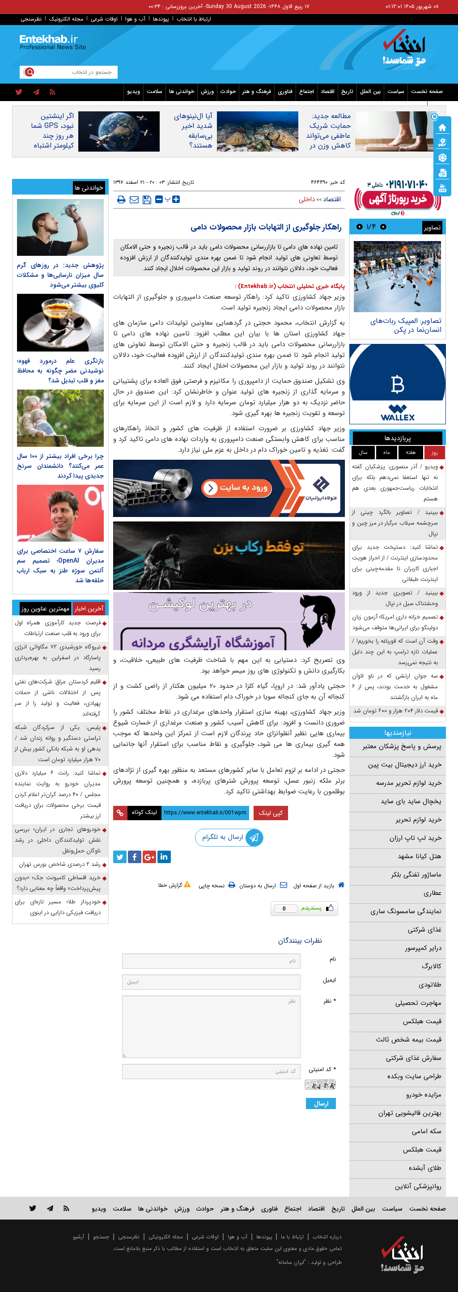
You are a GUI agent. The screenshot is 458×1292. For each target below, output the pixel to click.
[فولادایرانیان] (229, 488)
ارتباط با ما (292, 1237)
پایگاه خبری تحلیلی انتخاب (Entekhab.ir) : (290, 286)
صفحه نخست (427, 91)
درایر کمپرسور (423, 948)
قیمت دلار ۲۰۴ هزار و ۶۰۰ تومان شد (395, 711)
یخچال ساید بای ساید (411, 801)
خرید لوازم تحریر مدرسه (408, 783)
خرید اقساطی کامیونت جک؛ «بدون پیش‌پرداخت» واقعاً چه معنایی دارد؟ (58, 883)
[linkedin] (164, 857)
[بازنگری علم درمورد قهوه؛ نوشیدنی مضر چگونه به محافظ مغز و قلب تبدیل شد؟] (60, 323)
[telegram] (36, 93)
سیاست (395, 91)
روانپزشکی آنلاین (418, 1186)
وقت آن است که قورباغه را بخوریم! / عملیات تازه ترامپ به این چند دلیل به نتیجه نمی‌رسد (395, 651)
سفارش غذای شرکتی (413, 1058)
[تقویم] (442, 172)
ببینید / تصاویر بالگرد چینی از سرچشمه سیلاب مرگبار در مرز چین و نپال (395, 523)
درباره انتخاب (327, 1237)
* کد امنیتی (322, 1069)
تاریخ (347, 91)
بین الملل (370, 91)
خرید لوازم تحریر (418, 819)
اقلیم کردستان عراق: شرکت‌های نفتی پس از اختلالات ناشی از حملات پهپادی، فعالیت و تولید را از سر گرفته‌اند (58, 698)
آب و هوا (135, 19)
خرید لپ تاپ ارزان (415, 838)
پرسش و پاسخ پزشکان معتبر (402, 746)
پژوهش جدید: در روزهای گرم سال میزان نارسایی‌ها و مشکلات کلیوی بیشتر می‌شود (60, 275)
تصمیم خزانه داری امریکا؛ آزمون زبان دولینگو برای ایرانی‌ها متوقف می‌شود (395, 622)
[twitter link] (33, 1208)
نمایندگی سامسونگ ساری (405, 911)
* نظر (329, 1001)
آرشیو (78, 1237)
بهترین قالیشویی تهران (409, 1113)
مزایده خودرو (423, 1094)
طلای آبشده (425, 1168)
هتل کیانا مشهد (419, 856)
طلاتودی (430, 984)
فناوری (285, 91)
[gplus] (149, 857)
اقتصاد (328, 91)
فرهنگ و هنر (256, 91)
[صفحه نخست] (442, 126)
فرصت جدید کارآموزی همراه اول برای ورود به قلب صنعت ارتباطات (58, 628)
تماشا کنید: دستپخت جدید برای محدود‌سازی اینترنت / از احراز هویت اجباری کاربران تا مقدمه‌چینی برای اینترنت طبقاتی (395, 563)
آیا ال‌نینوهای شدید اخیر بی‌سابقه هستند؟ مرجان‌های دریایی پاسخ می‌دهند (193, 145)
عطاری (432, 893)
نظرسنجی (31, 19)
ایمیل (329, 980)
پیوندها (161, 19)
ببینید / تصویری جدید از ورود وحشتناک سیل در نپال (395, 598)
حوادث (228, 91)
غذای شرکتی (424, 929)
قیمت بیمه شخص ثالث (408, 1039)
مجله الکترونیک (66, 19)
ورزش (207, 91)
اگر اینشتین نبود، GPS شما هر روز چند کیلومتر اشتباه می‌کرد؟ (52, 136)
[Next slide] (359, 226)
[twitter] (19, 93)
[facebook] (134, 857)
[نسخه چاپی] (121, 199)
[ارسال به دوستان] (134, 199)
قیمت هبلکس (422, 1021)
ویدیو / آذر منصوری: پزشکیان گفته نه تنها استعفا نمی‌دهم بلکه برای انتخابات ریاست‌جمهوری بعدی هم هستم (395, 483)
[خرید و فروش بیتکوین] (397, 384)
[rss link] (66, 1208)
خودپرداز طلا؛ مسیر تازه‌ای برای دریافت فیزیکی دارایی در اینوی (58, 907)
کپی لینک (271, 813)
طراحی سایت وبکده (414, 1076)
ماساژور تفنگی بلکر (416, 874)
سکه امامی (426, 1131)
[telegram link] (50, 1208)
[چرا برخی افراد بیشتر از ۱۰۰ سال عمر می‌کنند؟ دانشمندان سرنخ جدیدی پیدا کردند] (60, 418)
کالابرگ (431, 966)
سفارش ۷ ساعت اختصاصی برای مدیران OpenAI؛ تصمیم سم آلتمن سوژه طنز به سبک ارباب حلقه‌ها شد (60, 565)
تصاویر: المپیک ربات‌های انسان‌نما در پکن (405, 325)
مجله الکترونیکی (165, 1237)
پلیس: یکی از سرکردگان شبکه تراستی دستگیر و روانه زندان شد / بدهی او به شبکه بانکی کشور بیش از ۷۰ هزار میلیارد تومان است (58, 743)
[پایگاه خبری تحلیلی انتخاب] (407, 52)
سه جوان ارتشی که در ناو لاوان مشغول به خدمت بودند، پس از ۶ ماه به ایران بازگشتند (395, 686)
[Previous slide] (383, 226)
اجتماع (306, 91)
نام (333, 959)
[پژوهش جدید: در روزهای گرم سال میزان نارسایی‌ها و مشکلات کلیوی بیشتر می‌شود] (60, 227)
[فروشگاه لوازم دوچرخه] (229, 555)
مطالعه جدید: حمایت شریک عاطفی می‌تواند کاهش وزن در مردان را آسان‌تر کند (328, 140)
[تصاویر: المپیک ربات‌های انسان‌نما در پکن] (397, 276)
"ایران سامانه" (291, 1262)
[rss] (53, 93)
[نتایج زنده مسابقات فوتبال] (442, 187)
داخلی (307, 199)
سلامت (154, 91)
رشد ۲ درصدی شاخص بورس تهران (60, 864)
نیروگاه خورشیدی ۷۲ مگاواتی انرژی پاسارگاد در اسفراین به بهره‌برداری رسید (58, 657)
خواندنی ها (181, 91)
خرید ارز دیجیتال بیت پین (404, 764)
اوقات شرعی (104, 19)
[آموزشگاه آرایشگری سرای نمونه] (229, 621)
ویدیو (133, 91)
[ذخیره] (147, 200)
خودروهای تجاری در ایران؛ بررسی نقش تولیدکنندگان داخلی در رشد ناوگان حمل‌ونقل (58, 840)
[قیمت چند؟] (442, 141)
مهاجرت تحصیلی (418, 1003)
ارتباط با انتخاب (194, 19)
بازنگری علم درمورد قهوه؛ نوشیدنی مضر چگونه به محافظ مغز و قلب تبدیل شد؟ (60, 370)
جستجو (101, 1237)
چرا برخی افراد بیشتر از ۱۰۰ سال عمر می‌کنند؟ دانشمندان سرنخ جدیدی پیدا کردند (60, 466)
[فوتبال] (442, 157)
